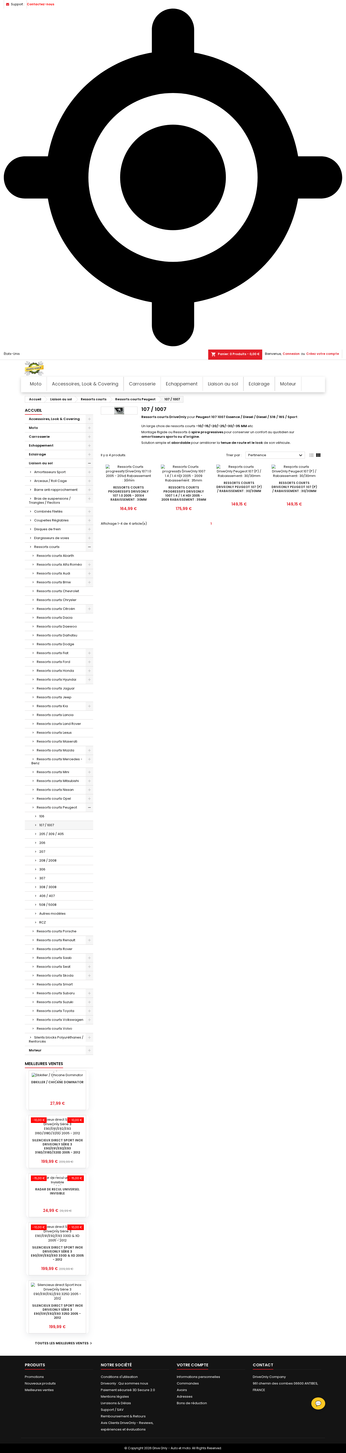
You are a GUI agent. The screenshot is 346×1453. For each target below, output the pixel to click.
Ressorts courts (47, 546)
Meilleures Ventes (44, 1064)
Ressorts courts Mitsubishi (58, 780)
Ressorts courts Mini (53, 772)
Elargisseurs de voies (51, 538)
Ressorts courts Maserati (57, 741)
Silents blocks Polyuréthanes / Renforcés (56, 1039)
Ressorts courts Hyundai (56, 679)
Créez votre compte (322, 354)
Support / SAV (112, 1409)
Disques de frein (47, 529)
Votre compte (192, 1365)
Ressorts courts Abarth (55, 555)
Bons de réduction (192, 1403)
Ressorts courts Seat (53, 966)
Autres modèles (52, 913)
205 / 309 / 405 (51, 834)
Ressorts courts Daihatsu (57, 635)
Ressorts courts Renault (56, 940)
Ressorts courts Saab (54, 957)
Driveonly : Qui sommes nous (124, 1383)
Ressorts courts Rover (54, 949)
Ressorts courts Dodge (55, 644)
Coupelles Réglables (51, 520)
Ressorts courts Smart (55, 984)
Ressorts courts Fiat (52, 653)
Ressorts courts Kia (52, 706)
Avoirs (182, 1390)
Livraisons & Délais (116, 1403)
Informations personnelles (198, 1376)
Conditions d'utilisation (119, 1376)
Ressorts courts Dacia (54, 617)
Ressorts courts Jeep (54, 697)
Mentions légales (115, 1396)
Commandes (188, 1383)
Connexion (291, 354)
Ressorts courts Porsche (56, 931)
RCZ (42, 922)
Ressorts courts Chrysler (56, 599)
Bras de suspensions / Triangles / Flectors (50, 500)
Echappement (41, 445)
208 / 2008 (47, 860)
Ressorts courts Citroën (56, 608)
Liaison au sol (41, 463)
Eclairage (37, 454)
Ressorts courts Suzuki (55, 1002)
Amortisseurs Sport (50, 472)
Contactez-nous (40, 4)
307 (42, 878)
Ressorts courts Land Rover (59, 723)
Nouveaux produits (40, 1383)
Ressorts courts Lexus (54, 732)
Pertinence (276, 455)
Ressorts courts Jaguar (56, 688)
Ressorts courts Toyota (55, 1010)
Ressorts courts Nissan (55, 789)
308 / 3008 (47, 887)
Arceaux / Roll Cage (50, 480)
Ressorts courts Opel (54, 798)
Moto (33, 427)
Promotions (34, 1376)
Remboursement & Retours (123, 1416)
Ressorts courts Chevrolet (58, 591)
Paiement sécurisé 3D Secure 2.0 (128, 1390)
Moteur (35, 1050)
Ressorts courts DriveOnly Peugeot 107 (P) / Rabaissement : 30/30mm (239, 487)
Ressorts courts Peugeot (57, 807)
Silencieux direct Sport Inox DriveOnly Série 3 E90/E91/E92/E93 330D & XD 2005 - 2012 (57, 1253)
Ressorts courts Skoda (55, 975)
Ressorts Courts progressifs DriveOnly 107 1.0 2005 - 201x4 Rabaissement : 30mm (128, 493)
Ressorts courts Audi (53, 573)
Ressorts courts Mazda (55, 750)
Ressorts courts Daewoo (57, 626)
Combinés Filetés (48, 511)
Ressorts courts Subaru (56, 993)
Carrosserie (39, 436)
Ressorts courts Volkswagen (60, 1019)
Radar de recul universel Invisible (57, 1191)
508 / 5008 (47, 904)
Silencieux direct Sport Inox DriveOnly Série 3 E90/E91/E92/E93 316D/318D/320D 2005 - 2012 (57, 1146)
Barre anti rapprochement (56, 489)
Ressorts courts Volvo (54, 1028)
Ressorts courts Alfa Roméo (59, 564)
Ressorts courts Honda (55, 670)
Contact (263, 1365)
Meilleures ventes (39, 1390)
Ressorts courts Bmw (54, 582)
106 (41, 816)
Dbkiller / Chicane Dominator (57, 1082)
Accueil (33, 410)
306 (42, 869)
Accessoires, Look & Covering (54, 419)
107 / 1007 (46, 825)
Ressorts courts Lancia (55, 714)
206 (42, 842)
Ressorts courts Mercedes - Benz (56, 761)
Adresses (185, 1396)
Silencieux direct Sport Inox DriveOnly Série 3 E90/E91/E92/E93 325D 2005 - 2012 (57, 1311)
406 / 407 (47, 895)
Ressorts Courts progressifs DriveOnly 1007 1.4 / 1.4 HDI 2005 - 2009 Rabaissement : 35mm (183, 493)
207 (42, 851)
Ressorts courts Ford (53, 661)
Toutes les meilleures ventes (64, 1343)
